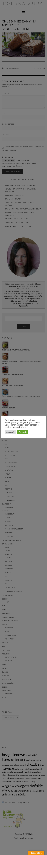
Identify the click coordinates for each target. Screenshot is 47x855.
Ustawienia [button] (10, 432)
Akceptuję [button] (23, 432)
